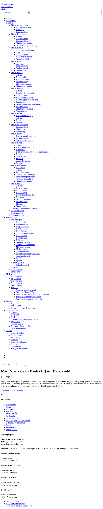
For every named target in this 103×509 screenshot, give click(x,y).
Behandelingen (12, 217)
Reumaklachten (17, 213)
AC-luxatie (20, 168)
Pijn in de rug (16, 143)
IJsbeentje (20, 30)
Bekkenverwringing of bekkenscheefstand (32, 152)
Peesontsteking (22, 32)
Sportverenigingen (18, 328)
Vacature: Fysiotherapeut (26, 290)
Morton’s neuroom (23, 199)
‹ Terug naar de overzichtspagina (14, 390)
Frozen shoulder (22, 172)
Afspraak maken (17, 333)
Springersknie (21, 111)
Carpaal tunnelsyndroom (26, 136)
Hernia (18, 120)
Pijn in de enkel (17, 48)
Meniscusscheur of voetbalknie (28, 104)
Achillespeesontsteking (25, 50)
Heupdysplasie (22, 77)
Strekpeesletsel (22, 68)
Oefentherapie (16, 269)
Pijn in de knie (16, 88)
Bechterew (20, 150)
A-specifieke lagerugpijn (26, 147)
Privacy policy (11, 430)
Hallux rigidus (21, 190)
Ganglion (19, 63)
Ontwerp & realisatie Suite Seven (19, 506)
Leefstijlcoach (16, 285)
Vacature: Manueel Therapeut (27, 292)
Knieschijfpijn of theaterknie (27, 100)
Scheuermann (21, 156)
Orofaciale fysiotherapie (25, 245)
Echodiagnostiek (17, 263)
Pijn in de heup (17, 73)
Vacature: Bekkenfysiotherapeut (28, 297)
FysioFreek (15, 322)
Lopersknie (20, 102)
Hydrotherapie (22, 238)
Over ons (14, 344)
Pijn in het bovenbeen (19, 25)
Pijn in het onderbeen (19, 125)
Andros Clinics (17, 324)
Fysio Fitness (21, 231)
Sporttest (19, 260)
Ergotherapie (16, 272)
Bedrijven (15, 315)
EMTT (19, 258)
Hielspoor (20, 197)
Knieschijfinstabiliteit (24, 97)
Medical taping (22, 249)
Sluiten (4, 9)
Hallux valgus (21, 193)
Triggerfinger (21, 70)
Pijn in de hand (17, 61)
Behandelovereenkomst (15, 423)
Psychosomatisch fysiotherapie (28, 254)
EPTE (18, 267)
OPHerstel (15, 312)
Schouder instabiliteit (24, 179)
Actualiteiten (11, 20)
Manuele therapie (23, 242)
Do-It (13, 317)
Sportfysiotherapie (23, 256)
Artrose (19, 36)
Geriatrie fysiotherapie (25, 233)
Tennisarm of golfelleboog (26, 45)
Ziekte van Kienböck (24, 140)
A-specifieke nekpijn (24, 116)
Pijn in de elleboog (18, 34)
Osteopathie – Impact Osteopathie (24, 319)
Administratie (16, 276)
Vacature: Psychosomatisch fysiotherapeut (32, 294)
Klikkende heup (22, 79)
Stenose (19, 122)
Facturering (15, 337)
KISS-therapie (21, 240)
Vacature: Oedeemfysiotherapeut (29, 299)
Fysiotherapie (16, 220)
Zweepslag (20, 131)
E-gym (13, 303)
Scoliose (19, 159)
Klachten (9, 23)
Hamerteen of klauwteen (26, 195)
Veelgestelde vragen (19, 349)
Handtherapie (21, 236)
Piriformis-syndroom (24, 84)
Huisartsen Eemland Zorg (21, 326)
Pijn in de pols (16, 134)
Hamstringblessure (23, 27)
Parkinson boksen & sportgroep (23, 308)
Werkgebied (11, 427)
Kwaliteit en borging (19, 342)
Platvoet (19, 204)
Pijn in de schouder (18, 165)
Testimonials (16, 346)
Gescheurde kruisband (25, 93)
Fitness (9, 301)
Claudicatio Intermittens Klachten (24, 208)
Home (8, 18)
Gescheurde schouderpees (26, 174)
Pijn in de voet (16, 183)
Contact (9, 331)
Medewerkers (11, 274)
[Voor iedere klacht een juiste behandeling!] (7, 4)
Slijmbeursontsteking (24, 43)
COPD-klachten (17, 211)
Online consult (17, 335)
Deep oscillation (22, 226)
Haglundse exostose (24, 57)
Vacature (14, 288)
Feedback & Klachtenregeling (18, 420)
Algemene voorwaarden (15, 503)
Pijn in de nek (16, 113)
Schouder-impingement (25, 177)
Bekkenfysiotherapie (24, 224)
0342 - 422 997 (7, 7)
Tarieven (14, 340)
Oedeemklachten (17, 215)
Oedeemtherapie (22, 251)
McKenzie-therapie (23, 247)
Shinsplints (20, 129)
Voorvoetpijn (21, 206)
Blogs (8, 407)
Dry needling (21, 229)
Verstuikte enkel (22, 59)
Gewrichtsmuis (22, 39)
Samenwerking (12, 310)
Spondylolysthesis (23, 161)
